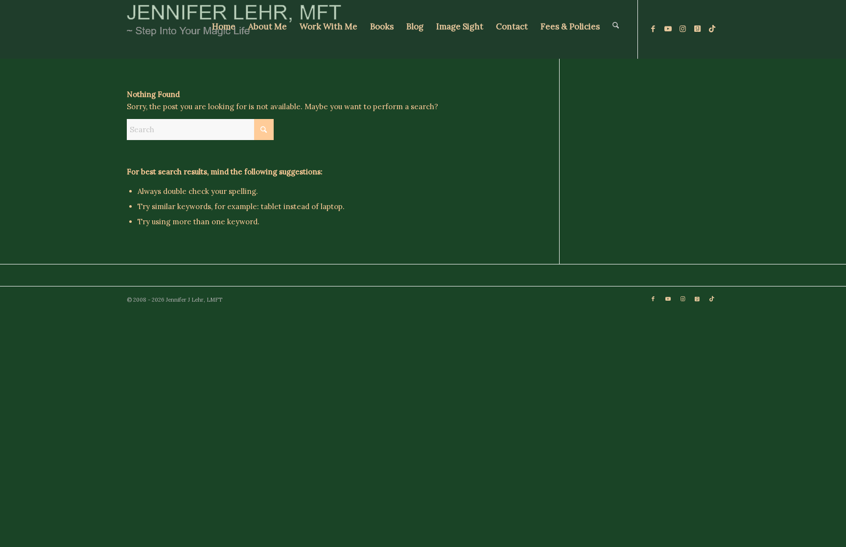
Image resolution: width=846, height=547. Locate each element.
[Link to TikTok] (712, 29)
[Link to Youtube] (667, 29)
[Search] (615, 29)
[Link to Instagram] (682, 29)
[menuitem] (224, 29)
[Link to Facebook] (653, 29)
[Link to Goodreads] (697, 29)
